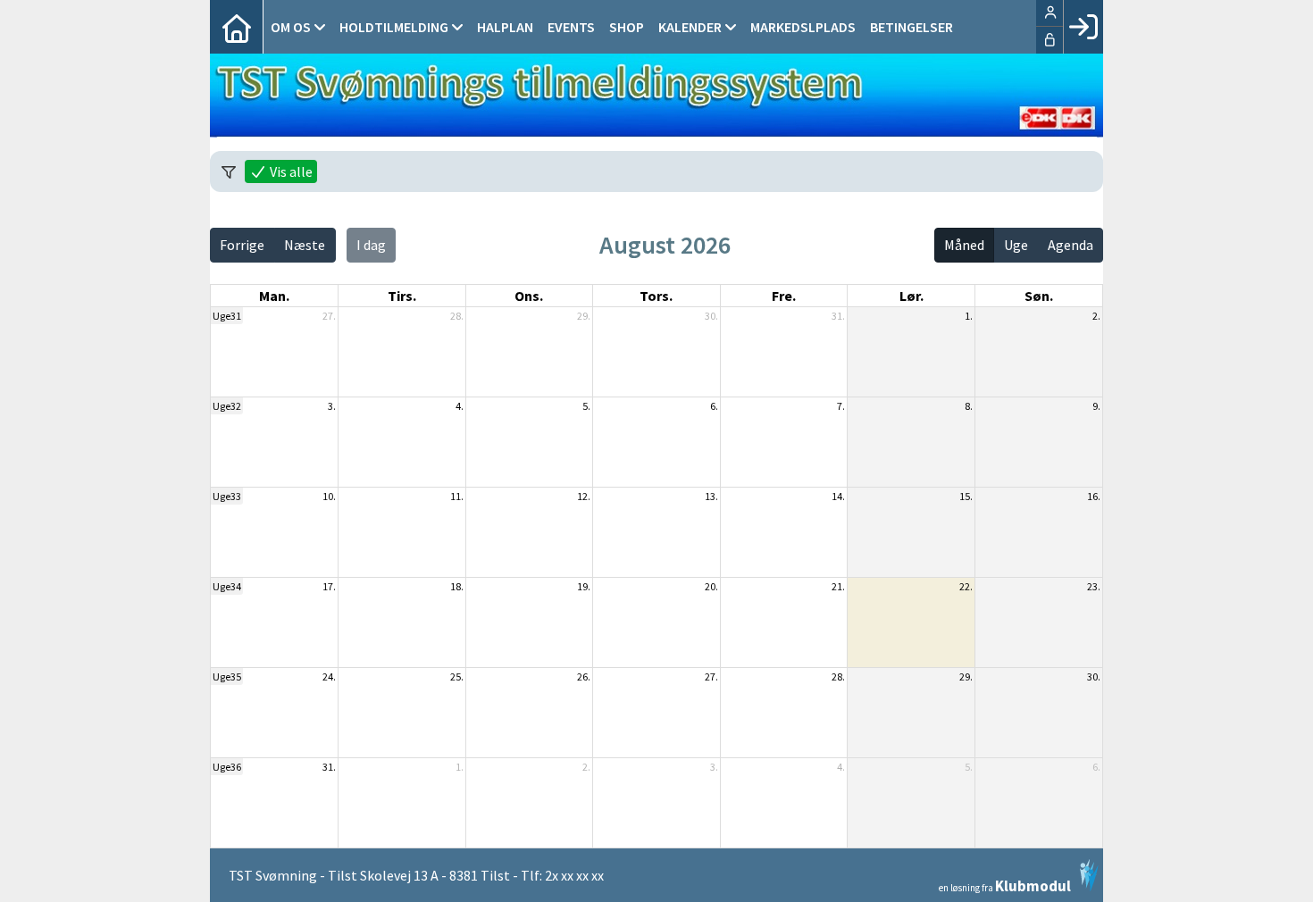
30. (711, 315)
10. (329, 496)
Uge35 (227, 676)
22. (966, 586)
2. (1096, 315)
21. (838, 586)
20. (711, 586)
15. (966, 496)
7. (841, 406)
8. (969, 406)
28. (457, 315)
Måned (964, 245)
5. (586, 406)
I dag (371, 245)
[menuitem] (236, 27)
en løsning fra (1005, 884)
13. (711, 496)
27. (329, 315)
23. (1093, 586)
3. (332, 406)
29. (583, 315)
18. (457, 586)
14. (838, 496)
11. (457, 496)
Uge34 (227, 586)
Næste (304, 245)
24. (329, 676)
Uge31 (227, 315)
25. (457, 676)
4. (460, 406)
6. (714, 406)
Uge (1016, 245)
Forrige (242, 245)
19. (583, 586)
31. (838, 315)
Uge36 (227, 766)
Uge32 (227, 406)
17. (329, 586)
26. (583, 676)
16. (1093, 496)
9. (1096, 406)
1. (969, 315)
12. (583, 496)
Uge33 (227, 496)
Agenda (1070, 245)
